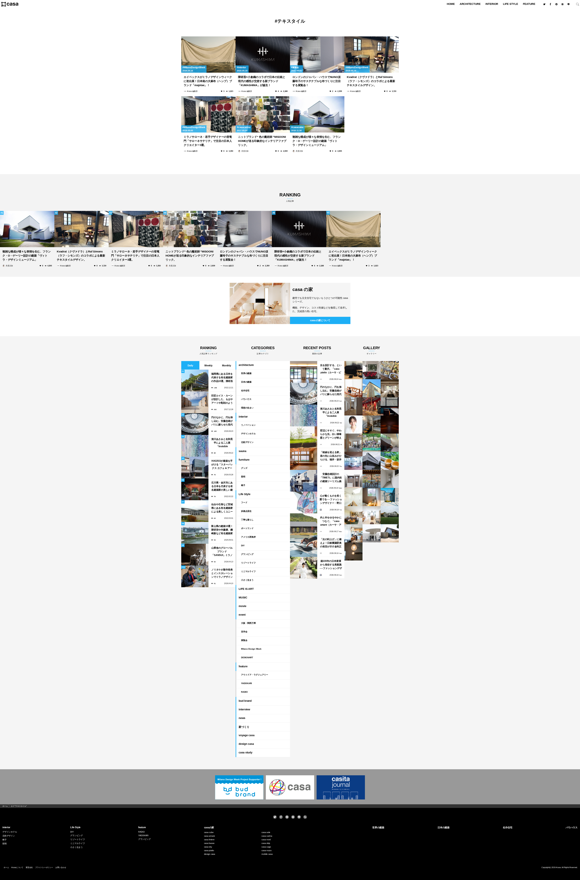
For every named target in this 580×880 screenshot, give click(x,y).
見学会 (244, 631)
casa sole (265, 832)
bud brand (245, 700)
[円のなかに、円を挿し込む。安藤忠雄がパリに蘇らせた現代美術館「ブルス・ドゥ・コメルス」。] (303, 394)
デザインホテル (248, 433)
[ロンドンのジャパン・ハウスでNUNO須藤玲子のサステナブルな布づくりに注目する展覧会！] (317, 54)
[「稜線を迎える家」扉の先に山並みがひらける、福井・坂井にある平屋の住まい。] (303, 459)
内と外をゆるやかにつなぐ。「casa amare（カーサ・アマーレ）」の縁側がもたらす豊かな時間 (331, 521)
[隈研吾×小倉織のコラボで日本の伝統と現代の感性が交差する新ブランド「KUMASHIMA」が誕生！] (263, 54)
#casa (558, 867)
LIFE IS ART (246, 588)
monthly (226, 365)
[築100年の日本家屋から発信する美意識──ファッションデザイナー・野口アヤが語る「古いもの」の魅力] (303, 568)
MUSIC (243, 597)
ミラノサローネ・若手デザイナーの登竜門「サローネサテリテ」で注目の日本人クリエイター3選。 (208, 141)
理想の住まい (247, 408)
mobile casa (266, 854)
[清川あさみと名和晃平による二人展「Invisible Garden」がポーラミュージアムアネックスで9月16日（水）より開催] (303, 415)
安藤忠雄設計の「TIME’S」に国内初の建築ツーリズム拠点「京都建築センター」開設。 (331, 478)
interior (491, 3)
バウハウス (246, 399)
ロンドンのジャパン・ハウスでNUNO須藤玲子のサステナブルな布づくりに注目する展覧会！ (316, 81)
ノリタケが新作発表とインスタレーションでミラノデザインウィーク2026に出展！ (222, 573)
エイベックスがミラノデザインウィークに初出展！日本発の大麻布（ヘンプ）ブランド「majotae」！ (208, 81)
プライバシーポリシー (44, 867)
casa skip (265, 843)
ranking (289, 197)
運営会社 (29, 867)
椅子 (243, 485)
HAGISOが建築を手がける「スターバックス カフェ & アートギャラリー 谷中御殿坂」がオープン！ (222, 465)
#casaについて (17, 867)
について (320, 320)
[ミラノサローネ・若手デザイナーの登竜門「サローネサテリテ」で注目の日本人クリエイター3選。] (208, 114)
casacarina (244, 127)
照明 (243, 476)
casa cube (209, 832)
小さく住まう (247, 580)
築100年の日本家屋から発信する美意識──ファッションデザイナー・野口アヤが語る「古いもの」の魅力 (331, 565)
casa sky (208, 847)
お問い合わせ (60, 867)
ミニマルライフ (248, 571)
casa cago (266, 847)
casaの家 (209, 827)
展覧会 (296, 67)
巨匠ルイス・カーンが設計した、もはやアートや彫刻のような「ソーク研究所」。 (222, 399)
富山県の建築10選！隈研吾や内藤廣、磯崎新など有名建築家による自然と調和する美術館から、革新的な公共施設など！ (222, 530)
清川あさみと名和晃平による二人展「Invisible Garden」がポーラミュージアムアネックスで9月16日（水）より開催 (222, 443)
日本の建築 (246, 382)
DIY (242, 545)
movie (242, 606)
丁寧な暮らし (247, 519)
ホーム (6, 867)
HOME (451, 3)
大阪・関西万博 (248, 623)
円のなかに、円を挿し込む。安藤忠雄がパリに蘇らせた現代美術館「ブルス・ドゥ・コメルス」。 (222, 421)
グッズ (244, 468)
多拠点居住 (246, 511)
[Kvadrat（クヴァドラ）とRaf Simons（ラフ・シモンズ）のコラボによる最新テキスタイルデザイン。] (371, 54)
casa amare (209, 836)
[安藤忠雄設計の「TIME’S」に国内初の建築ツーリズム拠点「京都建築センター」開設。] (303, 481)
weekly (208, 365)
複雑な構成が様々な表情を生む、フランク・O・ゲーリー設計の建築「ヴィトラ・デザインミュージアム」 (316, 141)
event (242, 614)
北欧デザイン (247, 442)
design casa (246, 743)
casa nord (266, 839)
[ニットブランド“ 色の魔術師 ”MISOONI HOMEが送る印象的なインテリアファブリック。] (263, 114)
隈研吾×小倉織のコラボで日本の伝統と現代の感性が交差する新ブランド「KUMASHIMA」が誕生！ (261, 81)
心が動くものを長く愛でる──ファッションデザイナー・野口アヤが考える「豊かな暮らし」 (331, 499)
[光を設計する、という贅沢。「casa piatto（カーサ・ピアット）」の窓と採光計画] (303, 372)
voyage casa (246, 735)
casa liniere (209, 839)
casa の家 (302, 289)
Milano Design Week (251, 649)
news (242, 718)
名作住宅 (245, 390)
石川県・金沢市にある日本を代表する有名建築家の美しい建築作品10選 (222, 486)
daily (190, 365)
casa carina (266, 836)
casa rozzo (266, 850)
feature (529, 3)
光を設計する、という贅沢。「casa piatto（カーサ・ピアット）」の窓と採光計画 (331, 369)
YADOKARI (246, 683)
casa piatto (209, 850)
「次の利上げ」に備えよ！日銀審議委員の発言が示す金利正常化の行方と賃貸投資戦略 (331, 543)
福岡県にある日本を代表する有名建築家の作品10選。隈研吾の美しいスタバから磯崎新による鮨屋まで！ (222, 378)
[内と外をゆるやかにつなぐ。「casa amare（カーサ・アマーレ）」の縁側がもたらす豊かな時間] (303, 524)
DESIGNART (247, 657)
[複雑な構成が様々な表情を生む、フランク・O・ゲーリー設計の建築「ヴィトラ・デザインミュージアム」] (317, 114)
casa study (245, 752)
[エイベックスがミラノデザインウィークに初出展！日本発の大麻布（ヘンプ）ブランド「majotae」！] (208, 54)
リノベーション (248, 425)
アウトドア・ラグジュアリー (254, 674)
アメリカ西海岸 (248, 537)
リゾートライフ (248, 563)
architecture (470, 3)
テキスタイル (291, 21)
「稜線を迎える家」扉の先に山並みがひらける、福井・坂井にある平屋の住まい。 (331, 456)
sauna (242, 451)
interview (244, 709)
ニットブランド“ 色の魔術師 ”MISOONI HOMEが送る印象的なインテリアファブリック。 (262, 141)
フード (244, 502)
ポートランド (247, 528)
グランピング (247, 554)
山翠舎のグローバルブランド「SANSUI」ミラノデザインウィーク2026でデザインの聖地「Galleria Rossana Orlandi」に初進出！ (222, 552)
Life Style (510, 3)
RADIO (244, 692)
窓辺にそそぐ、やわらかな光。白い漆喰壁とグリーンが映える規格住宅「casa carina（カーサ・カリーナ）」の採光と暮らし (331, 434)
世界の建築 (246, 373)
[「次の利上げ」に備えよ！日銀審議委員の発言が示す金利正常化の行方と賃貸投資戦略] (303, 546)
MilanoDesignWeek (194, 67)
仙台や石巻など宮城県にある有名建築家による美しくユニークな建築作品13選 (222, 508)
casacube (298, 127)
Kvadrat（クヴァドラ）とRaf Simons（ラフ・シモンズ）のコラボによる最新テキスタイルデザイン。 (371, 81)
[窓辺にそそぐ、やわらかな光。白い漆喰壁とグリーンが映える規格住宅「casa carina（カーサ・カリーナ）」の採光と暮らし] (303, 437)
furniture (244, 459)
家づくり (244, 726)
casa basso (209, 843)
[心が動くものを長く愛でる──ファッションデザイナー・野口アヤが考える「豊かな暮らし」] (303, 502)
